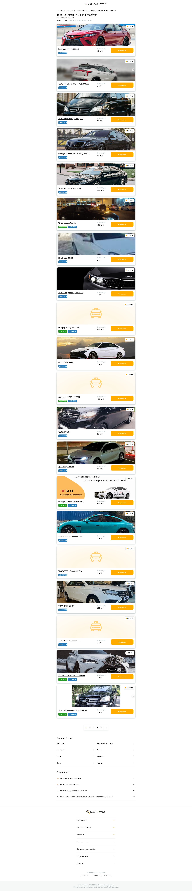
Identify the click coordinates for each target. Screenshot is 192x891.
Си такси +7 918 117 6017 (69, 397)
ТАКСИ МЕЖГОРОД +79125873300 (73, 84)
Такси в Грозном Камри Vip (69, 188)
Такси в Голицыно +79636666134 (72, 710)
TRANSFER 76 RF (66, 606)
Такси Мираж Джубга (67, 223)
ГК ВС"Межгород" (65, 362)
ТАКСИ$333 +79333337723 (69, 641)
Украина (107, 876)
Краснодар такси (65, 258)
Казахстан (96, 876)
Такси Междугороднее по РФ (70, 293)
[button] (94, 44)
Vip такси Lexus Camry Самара (71, 675)
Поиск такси (70, 10)
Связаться (122, 50)
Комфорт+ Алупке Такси (68, 327)
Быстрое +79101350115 (68, 49)
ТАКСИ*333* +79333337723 (70, 536)
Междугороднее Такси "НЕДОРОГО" (74, 153)
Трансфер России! (66, 467)
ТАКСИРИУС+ (64, 432)
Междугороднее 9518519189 (70, 501)
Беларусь (85, 876)
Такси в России (82, 10)
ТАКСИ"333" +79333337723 (70, 571)
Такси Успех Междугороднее (70, 119)
